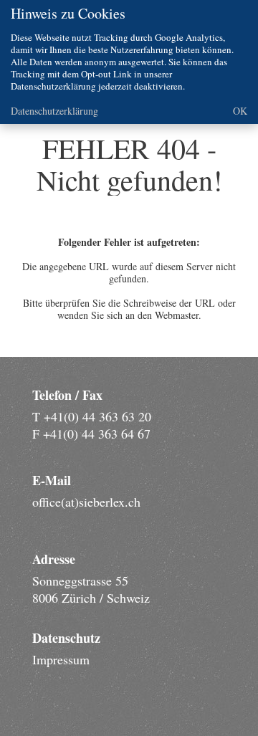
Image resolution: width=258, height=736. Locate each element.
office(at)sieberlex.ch (86, 501)
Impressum (61, 659)
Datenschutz (66, 638)
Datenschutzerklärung (54, 111)
